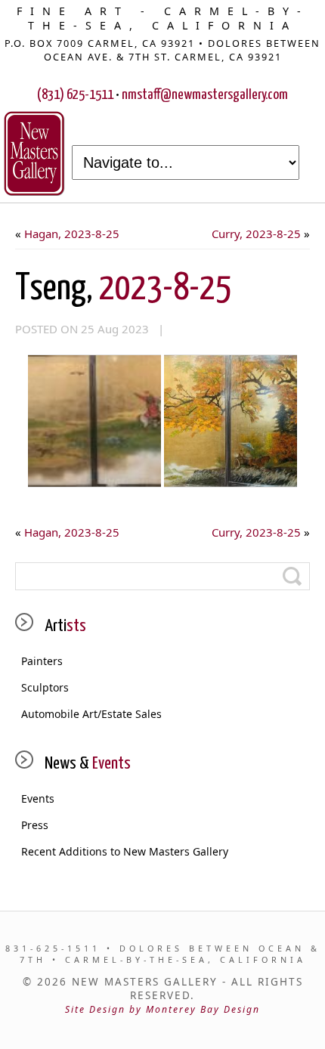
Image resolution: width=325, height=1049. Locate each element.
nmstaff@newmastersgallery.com (205, 95)
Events (37, 798)
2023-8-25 (123, 289)
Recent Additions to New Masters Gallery (124, 851)
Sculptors (45, 687)
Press (34, 825)
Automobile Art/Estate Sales (91, 714)
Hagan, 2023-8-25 (71, 233)
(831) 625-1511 (75, 95)
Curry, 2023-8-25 (256, 233)
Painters (42, 661)
